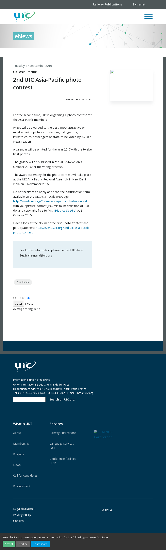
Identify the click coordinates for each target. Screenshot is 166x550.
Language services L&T (62, 446)
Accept (9, 544)
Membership (21, 443)
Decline (23, 544)
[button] (89, 17)
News (17, 465)
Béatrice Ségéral (65, 210)
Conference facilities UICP (63, 461)
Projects (18, 454)
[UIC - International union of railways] (25, 366)
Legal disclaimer (24, 509)
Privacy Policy (22, 515)
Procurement (21, 486)
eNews (23, 36)
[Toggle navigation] (148, 18)
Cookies (18, 521)
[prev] (133, 52)
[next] (150, 52)
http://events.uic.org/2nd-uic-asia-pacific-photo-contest (50, 201)
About (17, 433)
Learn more (41, 544)
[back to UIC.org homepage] (24, 17)
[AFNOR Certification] (103, 434)
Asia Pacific (23, 282)
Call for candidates (25, 475)
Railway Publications (63, 433)
